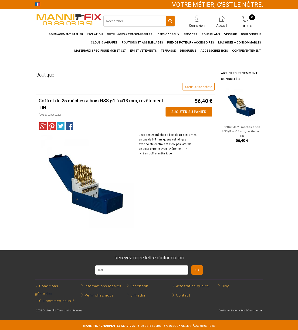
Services (190, 34)
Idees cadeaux (167, 34)
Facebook (139, 286)
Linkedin (137, 295)
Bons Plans (211, 34)
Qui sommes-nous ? (56, 301)
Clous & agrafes (104, 42)
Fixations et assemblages (142, 42)
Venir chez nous (99, 295)
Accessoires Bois (214, 50)
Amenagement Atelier (66, 34)
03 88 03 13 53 (205, 325)
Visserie (230, 34)
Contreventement (246, 50)
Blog (226, 286)
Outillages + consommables (129, 34)
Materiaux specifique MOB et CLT (100, 50)
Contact (183, 295)
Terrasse (168, 50)
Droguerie (188, 50)
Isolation (95, 34)
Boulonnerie (251, 34)
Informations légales (103, 286)
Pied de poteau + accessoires (190, 42)
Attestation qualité (192, 286)
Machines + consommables (239, 42)
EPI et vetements (143, 50)
